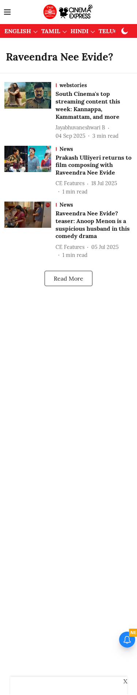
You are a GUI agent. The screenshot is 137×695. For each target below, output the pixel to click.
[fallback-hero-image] (30, 111)
